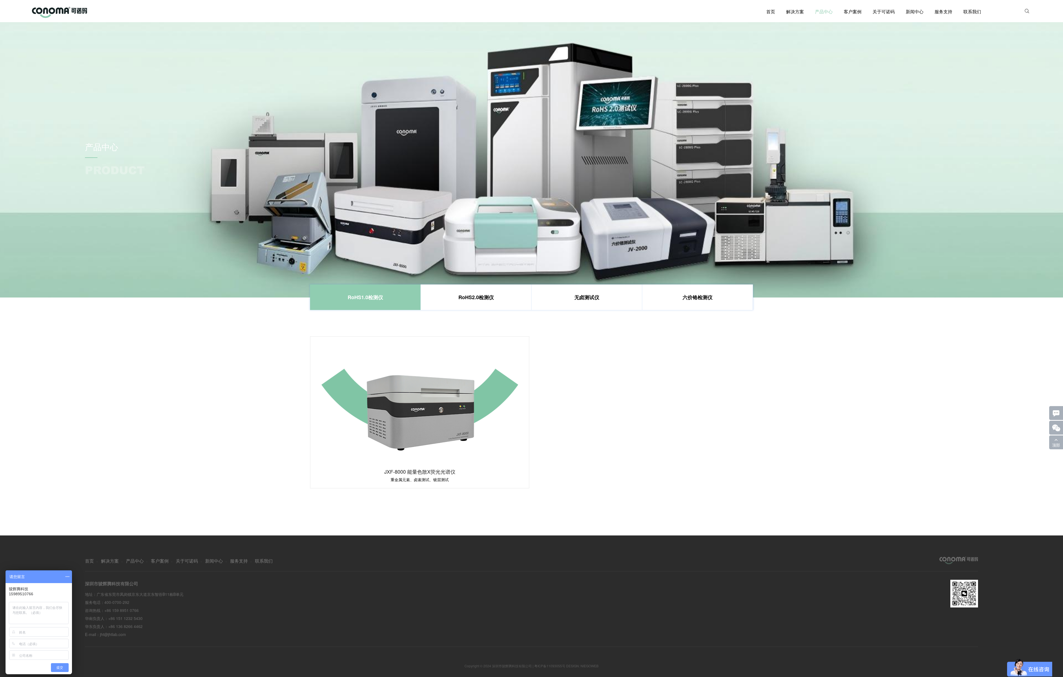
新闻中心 (914, 11)
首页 (770, 11)
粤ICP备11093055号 (549, 665)
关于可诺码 (884, 11)
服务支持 (943, 11)
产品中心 (824, 11)
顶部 (1056, 445)
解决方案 (795, 11)
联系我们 (972, 11)
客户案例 (852, 11)
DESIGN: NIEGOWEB (582, 665)
